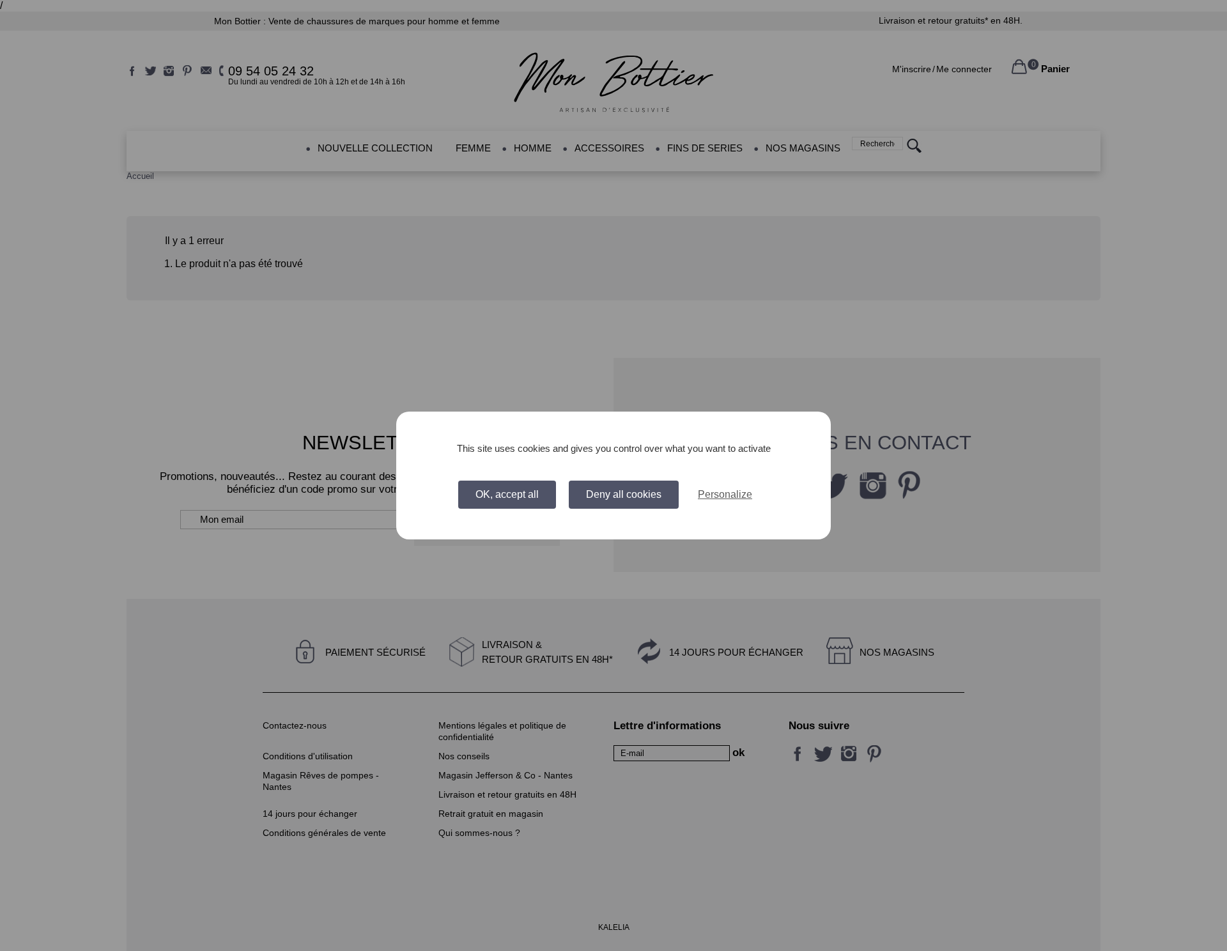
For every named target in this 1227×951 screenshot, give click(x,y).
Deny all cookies (623, 494)
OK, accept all (507, 494)
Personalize (725, 494)
